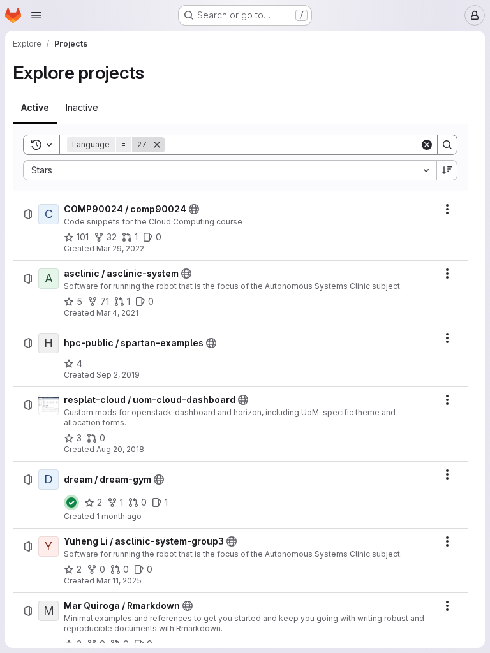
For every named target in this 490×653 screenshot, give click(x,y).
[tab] (35, 108)
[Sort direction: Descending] (447, 170)
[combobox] (229, 170)
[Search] (447, 145)
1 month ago (119, 516)
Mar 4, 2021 (117, 313)
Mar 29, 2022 (120, 248)
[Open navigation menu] (36, 15)
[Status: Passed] (71, 502)
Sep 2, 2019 (118, 374)
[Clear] (426, 144)
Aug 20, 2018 (120, 449)
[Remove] (157, 144)
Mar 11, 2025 (119, 580)
